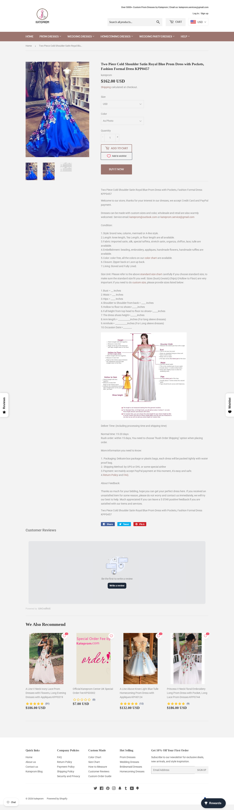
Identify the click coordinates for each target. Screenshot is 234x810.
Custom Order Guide (99, 776)
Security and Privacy (68, 776)
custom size (139, 282)
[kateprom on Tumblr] (126, 788)
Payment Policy (66, 766)
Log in (196, 13)
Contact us (32, 766)
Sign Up (201, 770)
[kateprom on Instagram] (114, 788)
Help (184, 36)
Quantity (106, 130)
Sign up (204, 13)
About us (31, 761)
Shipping (106, 87)
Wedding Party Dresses (156, 36)
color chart (151, 257)
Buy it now (116, 169)
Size (103, 96)
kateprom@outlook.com (143, 217)
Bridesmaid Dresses (131, 766)
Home (29, 36)
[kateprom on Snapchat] (120, 788)
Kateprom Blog (34, 771)
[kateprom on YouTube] (132, 788)
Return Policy (110, 475)
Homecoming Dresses (116, 36)
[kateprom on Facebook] (101, 788)
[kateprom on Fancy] (137, 788)
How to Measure (97, 766)
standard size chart (151, 274)
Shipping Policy (65, 771)
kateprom (39, 798)
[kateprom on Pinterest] (108, 788)
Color (104, 113)
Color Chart (94, 757)
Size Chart (94, 761)
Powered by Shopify (57, 798)
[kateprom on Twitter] (95, 788)
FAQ (126, 475)
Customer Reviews (98, 771)
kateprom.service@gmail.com (177, 217)
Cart (178, 21)
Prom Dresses (49, 36)
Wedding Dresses (79, 36)
